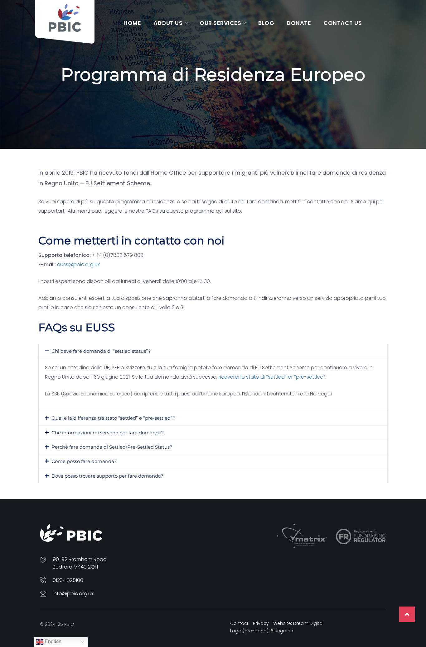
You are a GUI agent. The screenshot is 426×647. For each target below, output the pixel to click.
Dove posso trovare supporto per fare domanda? (107, 476)
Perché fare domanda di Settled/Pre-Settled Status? (111, 447)
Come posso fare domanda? (84, 461)
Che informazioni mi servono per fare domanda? (107, 433)
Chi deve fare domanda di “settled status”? (101, 351)
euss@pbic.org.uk (78, 264)
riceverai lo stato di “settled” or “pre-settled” (272, 376)
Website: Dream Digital (298, 623)
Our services (220, 23)
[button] (213, 351)
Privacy (261, 623)
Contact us (342, 23)
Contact (239, 623)
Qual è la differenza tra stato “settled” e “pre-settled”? (113, 418)
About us (167, 23)
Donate (299, 23)
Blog (266, 23)
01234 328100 (68, 580)
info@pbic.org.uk (73, 593)
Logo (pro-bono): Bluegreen (261, 631)
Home (132, 23)
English (52, 641)
